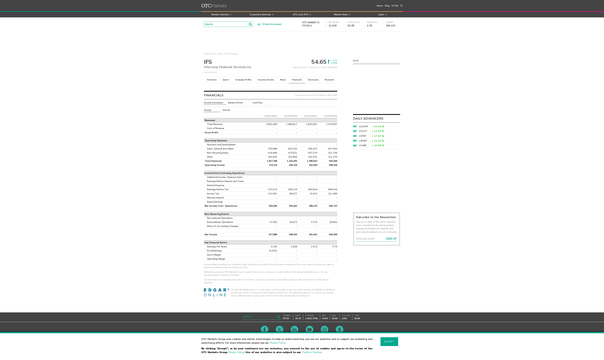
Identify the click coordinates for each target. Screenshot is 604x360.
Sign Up (391, 239)
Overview (211, 79)
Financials (297, 79)
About (380, 5)
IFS (226, 53)
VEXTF (363, 131)
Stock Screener (271, 24)
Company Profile (243, 79)
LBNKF (363, 141)
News (283, 79)
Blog (387, 5)
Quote (226, 79)
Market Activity (210, 53)
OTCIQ (394, 5)
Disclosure (313, 79)
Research (329, 79)
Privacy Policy (277, 343)
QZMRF (363, 126)
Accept (389, 341)
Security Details (266, 79)
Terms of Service (311, 352)
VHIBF (363, 145)
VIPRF (362, 136)
